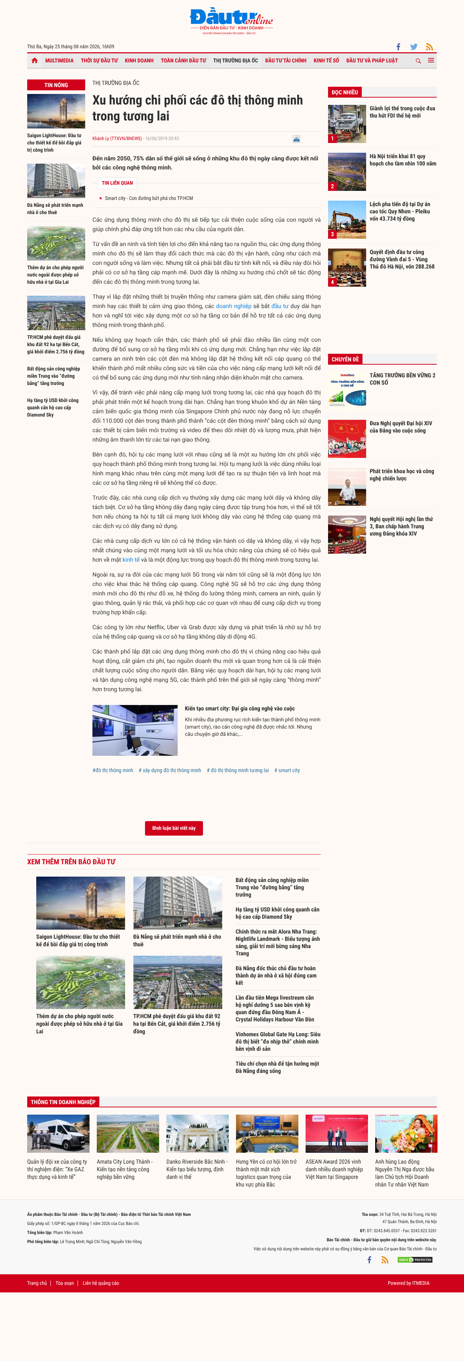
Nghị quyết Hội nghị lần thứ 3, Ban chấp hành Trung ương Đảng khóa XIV (401, 526)
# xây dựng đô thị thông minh (169, 770)
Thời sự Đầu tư (99, 60)
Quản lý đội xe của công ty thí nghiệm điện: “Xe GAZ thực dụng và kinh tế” (57, 1169)
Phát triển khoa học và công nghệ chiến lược (402, 475)
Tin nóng (56, 85)
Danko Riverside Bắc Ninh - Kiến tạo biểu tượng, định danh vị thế (197, 1169)
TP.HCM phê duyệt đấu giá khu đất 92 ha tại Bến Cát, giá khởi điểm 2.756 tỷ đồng (55, 345)
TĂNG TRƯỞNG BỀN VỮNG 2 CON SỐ (402, 379)
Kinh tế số (326, 60)
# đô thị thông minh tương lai (238, 770)
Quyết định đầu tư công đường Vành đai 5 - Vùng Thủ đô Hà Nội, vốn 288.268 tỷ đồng (402, 259)
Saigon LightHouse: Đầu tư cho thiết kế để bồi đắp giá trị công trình (54, 143)
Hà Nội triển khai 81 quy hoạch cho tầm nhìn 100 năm (403, 160)
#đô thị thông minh (112, 770)
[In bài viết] (296, 139)
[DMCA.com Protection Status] (415, 1260)
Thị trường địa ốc (235, 60)
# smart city (287, 770)
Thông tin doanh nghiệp (63, 1102)
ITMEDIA (421, 1283)
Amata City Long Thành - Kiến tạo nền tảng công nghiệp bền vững (125, 1169)
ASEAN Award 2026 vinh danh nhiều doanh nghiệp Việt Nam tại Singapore (334, 1169)
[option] (58, 1148)
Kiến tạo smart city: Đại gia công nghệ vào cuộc (240, 708)
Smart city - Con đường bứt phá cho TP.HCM (149, 198)
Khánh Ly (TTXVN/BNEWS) (117, 139)
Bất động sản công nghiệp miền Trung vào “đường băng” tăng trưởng (53, 376)
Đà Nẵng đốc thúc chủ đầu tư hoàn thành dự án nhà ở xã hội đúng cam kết (276, 975)
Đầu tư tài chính (286, 60)
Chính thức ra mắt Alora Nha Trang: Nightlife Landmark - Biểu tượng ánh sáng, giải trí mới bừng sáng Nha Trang (278, 942)
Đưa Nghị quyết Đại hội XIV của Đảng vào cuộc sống (401, 427)
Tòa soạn (64, 1283)
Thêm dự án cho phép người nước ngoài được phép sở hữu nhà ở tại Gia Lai (55, 275)
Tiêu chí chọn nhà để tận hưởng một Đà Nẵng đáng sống (277, 1067)
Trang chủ (37, 1283)
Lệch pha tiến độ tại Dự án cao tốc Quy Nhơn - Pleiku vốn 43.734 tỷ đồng (400, 211)
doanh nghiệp (234, 306)
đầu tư (280, 306)
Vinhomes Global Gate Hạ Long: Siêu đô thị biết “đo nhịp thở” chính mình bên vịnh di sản (278, 1041)
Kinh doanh (139, 60)
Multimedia (59, 60)
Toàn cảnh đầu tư (183, 60)
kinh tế (131, 559)
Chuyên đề (345, 359)
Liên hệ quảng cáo (101, 1283)
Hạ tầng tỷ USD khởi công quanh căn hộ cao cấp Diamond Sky (53, 408)
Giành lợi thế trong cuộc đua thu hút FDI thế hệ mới (402, 112)
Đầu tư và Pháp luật (372, 60)
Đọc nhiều (345, 92)
